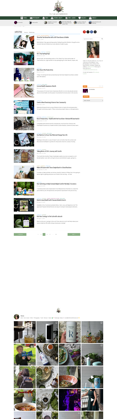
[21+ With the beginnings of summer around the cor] (47, 377)
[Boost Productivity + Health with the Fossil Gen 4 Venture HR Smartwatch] (24, 123)
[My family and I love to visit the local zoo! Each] (70, 400)
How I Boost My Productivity (45, 70)
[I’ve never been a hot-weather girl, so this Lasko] (47, 332)
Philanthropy (31, 32)
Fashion (39, 117)
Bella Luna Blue (35, 22)
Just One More (20, 22)
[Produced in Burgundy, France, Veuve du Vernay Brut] (47, 355)
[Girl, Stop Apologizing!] (24, 58)
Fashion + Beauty (58, 18)
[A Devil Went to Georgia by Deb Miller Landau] (45, 22)
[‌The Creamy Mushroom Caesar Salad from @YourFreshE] (70, 355)
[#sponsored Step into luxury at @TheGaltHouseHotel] (92, 400)
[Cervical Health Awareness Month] (24, 91)
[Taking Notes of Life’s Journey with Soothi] (24, 156)
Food (46, 18)
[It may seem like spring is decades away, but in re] (47, 400)
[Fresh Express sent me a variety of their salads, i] (70, 377)
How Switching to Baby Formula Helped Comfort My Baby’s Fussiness (56, 184)
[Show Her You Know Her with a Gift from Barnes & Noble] (24, 42)
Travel (25, 18)
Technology (50, 117)
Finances (26, 32)
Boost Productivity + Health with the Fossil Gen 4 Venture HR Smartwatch (58, 119)
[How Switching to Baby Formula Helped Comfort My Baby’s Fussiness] (24, 188)
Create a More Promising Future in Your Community (51, 102)
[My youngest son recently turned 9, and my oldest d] (25, 355)
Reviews (48, 52)
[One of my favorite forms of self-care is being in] (92, 355)
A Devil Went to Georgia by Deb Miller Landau (52, 22)
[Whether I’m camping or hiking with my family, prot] (25, 377)
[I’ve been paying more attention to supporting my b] (70, 332)
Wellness (83, 18)
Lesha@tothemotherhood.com (90, 69)
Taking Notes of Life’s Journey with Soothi (49, 151)
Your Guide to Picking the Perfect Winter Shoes (81, 22)
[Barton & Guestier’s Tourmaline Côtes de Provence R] (92, 332)
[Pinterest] (84, 31)
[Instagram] (87, 31)
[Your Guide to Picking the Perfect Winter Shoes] (75, 22)
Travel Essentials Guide (53, 198)
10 (55, 234)
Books (38, 35)
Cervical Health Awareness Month (46, 86)
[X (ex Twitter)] (95, 31)
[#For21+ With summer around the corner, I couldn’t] (92, 377)
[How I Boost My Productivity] (24, 74)
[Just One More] (16, 22)
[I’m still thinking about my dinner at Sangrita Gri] (25, 332)
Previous (20, 234)
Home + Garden (71, 18)
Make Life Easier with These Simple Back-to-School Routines (54, 168)
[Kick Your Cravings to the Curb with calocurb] (24, 221)
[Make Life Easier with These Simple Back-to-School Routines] (24, 172)
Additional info (90, 66)
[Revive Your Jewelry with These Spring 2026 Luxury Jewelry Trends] (60, 22)
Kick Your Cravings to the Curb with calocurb (49, 216)
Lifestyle (52, 35)
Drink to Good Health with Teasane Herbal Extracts (51, 200)
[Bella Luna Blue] (30, 22)
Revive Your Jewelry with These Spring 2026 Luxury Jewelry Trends (67, 23)
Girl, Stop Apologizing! (43, 54)
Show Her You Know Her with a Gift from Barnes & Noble (53, 37)
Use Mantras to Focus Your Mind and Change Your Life (52, 135)
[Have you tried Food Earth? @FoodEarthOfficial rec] (25, 400)
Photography (36, 18)
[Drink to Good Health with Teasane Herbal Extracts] (24, 205)
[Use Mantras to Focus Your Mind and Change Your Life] (24, 139)
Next (73, 234)
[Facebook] (91, 31)
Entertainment (45, 35)
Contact (94, 18)
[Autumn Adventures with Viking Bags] (90, 22)
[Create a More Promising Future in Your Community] (24, 107)
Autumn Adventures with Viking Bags (96, 22)
